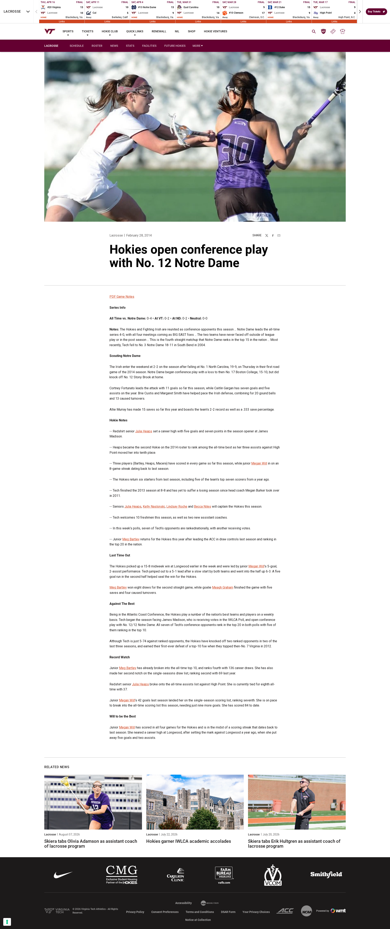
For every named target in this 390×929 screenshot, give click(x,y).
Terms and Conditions (200, 912)
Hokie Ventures (215, 31)
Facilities (149, 45)
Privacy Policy (135, 912)
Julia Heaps (143, 431)
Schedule (77, 45)
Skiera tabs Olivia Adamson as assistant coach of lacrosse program (90, 844)
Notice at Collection (198, 919)
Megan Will (259, 463)
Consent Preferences (165, 912)
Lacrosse (116, 235)
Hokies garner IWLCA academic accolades (188, 841)
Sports (68, 31)
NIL (177, 31)
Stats (130, 45)
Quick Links (134, 31)
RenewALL (159, 31)
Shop (191, 31)
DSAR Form (228, 912)
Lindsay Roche (176, 506)
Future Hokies (174, 45)
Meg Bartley (131, 539)
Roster (97, 45)
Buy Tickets (374, 11)
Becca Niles (202, 506)
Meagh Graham (222, 587)
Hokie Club (110, 31)
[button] (360, 11)
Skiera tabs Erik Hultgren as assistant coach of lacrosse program (294, 844)
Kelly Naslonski (154, 506)
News (114, 45)
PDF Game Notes (121, 297)
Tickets (87, 31)
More (196, 45)
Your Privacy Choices (256, 912)
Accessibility (183, 903)
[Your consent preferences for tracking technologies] (7, 922)
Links (62, 21)
